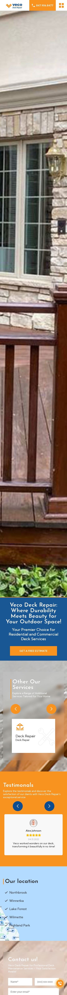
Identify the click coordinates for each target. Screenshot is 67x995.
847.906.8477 (44, 5)
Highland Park (19, 925)
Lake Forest (18, 909)
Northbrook (18, 892)
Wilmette (16, 917)
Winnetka (16, 901)
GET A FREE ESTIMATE (33, 650)
